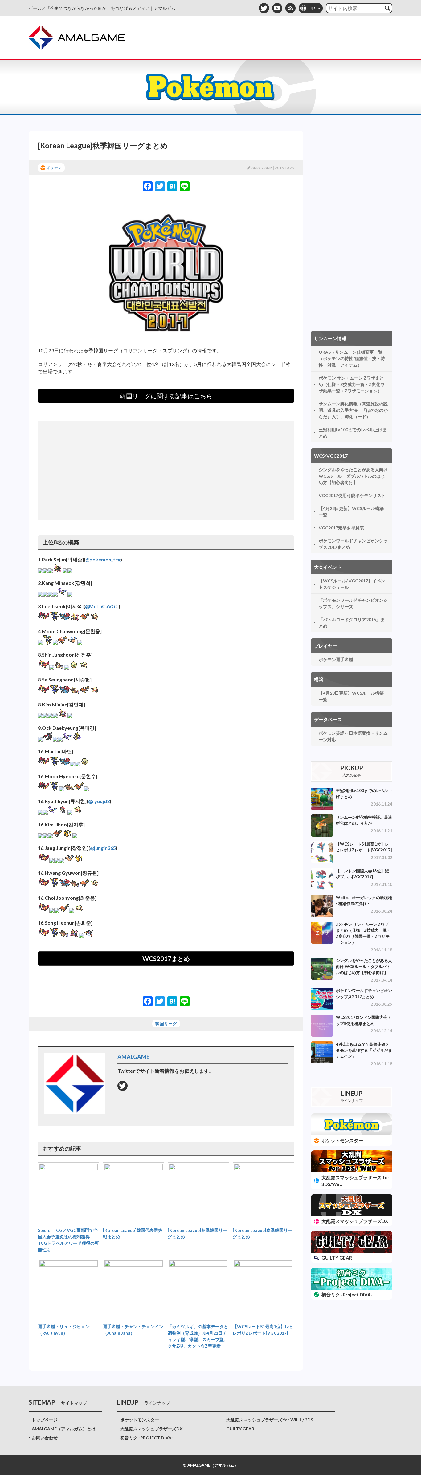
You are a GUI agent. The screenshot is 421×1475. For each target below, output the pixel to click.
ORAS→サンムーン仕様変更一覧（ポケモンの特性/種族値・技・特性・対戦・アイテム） (352, 358)
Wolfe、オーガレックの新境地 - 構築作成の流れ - (364, 900)
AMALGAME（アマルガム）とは (64, 1428)
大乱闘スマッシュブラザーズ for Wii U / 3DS (269, 1419)
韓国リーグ (166, 1023)
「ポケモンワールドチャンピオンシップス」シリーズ (353, 603)
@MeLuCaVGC (102, 606)
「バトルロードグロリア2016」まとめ (352, 623)
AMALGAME (261, 167)
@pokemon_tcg (103, 559)
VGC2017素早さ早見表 (341, 527)
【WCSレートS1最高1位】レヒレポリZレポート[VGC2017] (364, 847)
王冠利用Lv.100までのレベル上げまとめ (353, 433)
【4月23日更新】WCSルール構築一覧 (351, 511)
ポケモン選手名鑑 (336, 659)
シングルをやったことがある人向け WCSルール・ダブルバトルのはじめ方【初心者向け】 (353, 476)
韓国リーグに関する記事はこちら (166, 396)
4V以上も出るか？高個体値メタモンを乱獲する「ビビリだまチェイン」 (364, 1050)
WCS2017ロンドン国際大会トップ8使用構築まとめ (363, 1020)
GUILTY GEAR (240, 1428)
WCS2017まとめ (166, 958)
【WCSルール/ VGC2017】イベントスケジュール (352, 584)
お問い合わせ (45, 1437)
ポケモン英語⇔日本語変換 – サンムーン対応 (353, 736)
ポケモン (54, 167)
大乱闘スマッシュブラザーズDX (151, 1428)
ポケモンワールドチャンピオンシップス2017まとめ (353, 544)
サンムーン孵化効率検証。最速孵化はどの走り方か (364, 820)
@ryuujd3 (99, 801)
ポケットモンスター (139, 1419)
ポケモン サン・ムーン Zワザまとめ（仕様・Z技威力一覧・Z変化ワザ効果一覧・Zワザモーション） (352, 384)
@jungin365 (103, 848)
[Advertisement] (166, 471)
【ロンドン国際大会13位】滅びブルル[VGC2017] (362, 873)
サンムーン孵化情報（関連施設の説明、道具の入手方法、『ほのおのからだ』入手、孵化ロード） (353, 410)
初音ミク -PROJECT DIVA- (146, 1437)
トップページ (45, 1419)
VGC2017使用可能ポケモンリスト (352, 495)
